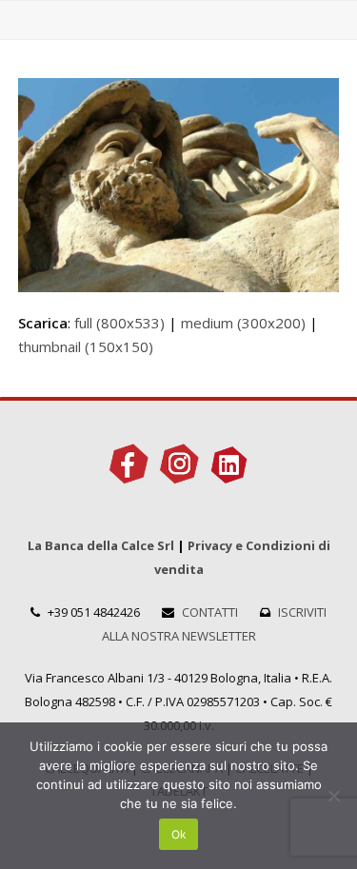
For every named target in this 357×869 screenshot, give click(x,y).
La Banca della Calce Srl (101, 545)
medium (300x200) (243, 322)
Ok (179, 834)
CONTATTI (210, 612)
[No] (333, 795)
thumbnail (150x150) (85, 346)
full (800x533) (119, 322)
